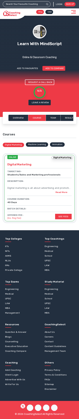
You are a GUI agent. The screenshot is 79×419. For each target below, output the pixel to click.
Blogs (8, 336)
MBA (47, 270)
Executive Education (16, 346)
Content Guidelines (55, 346)
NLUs (8, 260)
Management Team (55, 351)
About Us (50, 332)
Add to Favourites (27, 68)
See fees (63, 216)
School (48, 256)
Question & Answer (16, 332)
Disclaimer (51, 389)
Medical (49, 251)
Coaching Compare (15, 351)
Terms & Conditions (56, 375)
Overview (18, 118)
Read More (61, 192)
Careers (49, 336)
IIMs (7, 265)
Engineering (51, 246)
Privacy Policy (52, 370)
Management (12, 313)
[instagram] (38, 408)
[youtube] (46, 408)
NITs (7, 251)
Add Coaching (13, 370)
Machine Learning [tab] (37, 144)
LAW (47, 265)
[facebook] (30, 408)
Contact (49, 341)
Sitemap (49, 384)
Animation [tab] (57, 144)
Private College (13, 270)
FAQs (47, 379)
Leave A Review (40, 102)
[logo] (12, 13)
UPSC (48, 260)
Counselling (11, 341)
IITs (7, 246)
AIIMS (8, 256)
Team (53, 118)
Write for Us (12, 384)
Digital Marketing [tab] (13, 145)
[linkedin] (54, 408)
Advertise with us (15, 379)
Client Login (12, 375)
